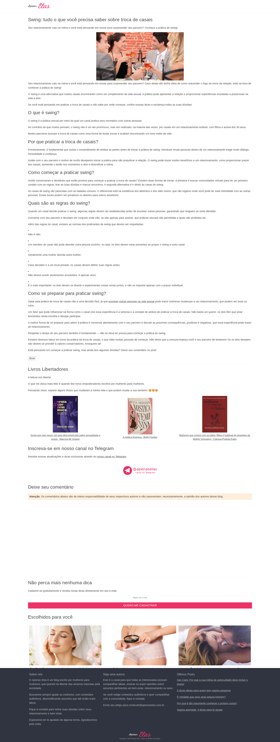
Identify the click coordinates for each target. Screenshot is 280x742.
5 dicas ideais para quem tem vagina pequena (204, 690)
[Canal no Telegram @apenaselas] (140, 479)
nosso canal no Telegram (111, 456)
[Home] (39, 7)
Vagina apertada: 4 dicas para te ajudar (200, 709)
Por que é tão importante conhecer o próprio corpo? (207, 703)
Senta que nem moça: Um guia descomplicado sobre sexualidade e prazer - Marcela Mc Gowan (65, 437)
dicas (32, 358)
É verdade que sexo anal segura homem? (201, 697)
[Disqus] (140, 538)
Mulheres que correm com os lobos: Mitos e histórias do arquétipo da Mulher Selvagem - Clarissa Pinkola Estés (214, 437)
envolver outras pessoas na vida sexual (131, 301)
